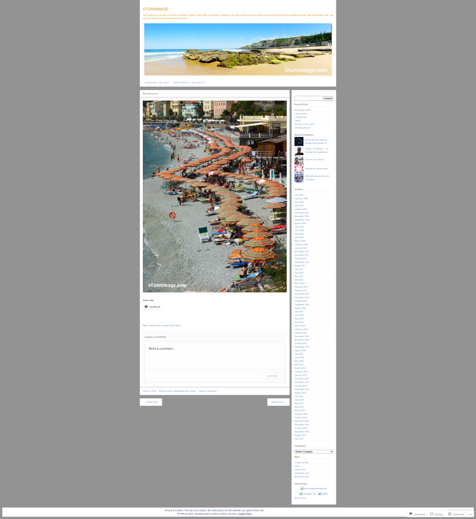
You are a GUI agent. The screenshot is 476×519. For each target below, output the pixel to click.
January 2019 (301, 209)
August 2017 (300, 266)
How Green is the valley (189, 82)
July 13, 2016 (149, 391)
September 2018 (302, 220)
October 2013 (301, 428)
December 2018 (302, 213)
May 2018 (299, 234)
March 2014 (300, 410)
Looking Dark (301, 117)
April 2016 (299, 322)
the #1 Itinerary (312, 140)
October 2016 (301, 301)
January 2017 (301, 290)
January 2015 (301, 375)
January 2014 (301, 417)
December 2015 (302, 336)
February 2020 (301, 198)
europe (165, 325)
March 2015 (300, 368)
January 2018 (301, 248)
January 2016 (301, 333)
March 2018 (300, 241)
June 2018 (299, 230)
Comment (272, 375)
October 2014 (301, 386)
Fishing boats (322, 168)
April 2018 (299, 237)
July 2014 (299, 396)
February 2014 (301, 414)
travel (178, 325)
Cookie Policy (245, 513)
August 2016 (300, 308)
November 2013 (302, 424)
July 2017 (299, 269)
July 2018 (299, 227)
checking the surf (157, 82)
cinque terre (155, 325)
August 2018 (300, 223)
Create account (301, 462)
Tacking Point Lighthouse (316, 152)
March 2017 (300, 283)
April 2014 (299, 407)
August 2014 (300, 393)
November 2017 (302, 255)
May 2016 (299, 318)
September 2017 (302, 262)
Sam (307, 159)
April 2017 (299, 280)
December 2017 (302, 251)
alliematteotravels (313, 176)
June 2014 (299, 400)
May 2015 (299, 361)
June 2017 (299, 273)
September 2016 (302, 304)
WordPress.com (302, 477)
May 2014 (299, 403)
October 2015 (301, 343)
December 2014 (302, 379)
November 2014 (302, 382)
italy (172, 325)
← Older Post (151, 402)
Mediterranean (181, 391)
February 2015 (301, 371)
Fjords (297, 121)
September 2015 (302, 347)
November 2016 (302, 297)
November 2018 (302, 216)
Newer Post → (278, 402)
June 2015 (299, 357)
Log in (297, 466)
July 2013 (299, 439)
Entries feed (300, 469)
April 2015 (299, 364)
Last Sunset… (319, 159)
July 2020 (299, 195)
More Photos (300, 498)
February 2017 (301, 287)
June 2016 (299, 315)
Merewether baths (303, 110)
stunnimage (155, 9)
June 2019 (299, 202)
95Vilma (308, 168)
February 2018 (301, 244)
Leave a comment (207, 391)
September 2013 (302, 432)
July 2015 (299, 354)
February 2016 (301, 329)
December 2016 (302, 294)
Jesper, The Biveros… (315, 149)
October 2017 (301, 258)
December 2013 (302, 421)
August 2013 (300, 435)
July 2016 (299, 311)
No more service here (304, 124)
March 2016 (300, 326)
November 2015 (302, 340)
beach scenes (166, 391)
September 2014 (302, 389)
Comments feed (302, 473)
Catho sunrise (301, 113)
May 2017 (299, 276)
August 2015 (300, 350)
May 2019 (299, 205)
